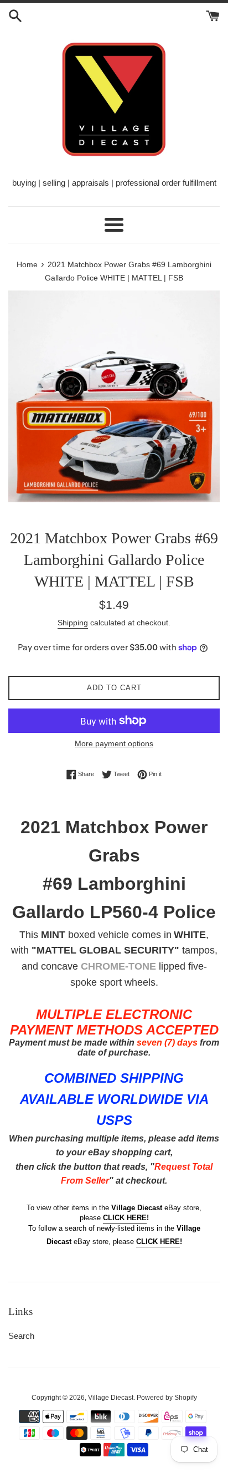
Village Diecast (110, 1397)
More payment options (114, 743)
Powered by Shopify (167, 1397)
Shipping (73, 622)
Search (21, 1336)
